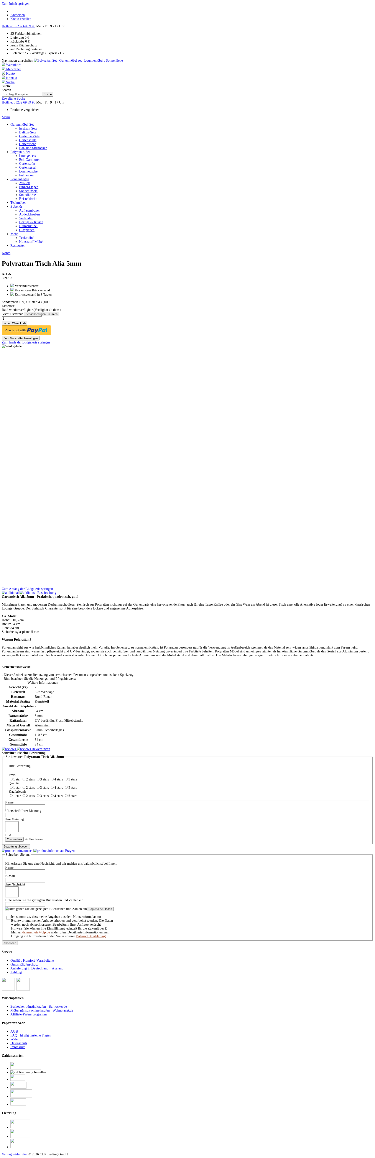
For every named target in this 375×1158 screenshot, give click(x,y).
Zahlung (16, 972)
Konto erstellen (20, 19)
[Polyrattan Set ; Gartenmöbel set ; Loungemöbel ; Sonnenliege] (78, 60)
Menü (6, 117)
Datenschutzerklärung (91, 936)
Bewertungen (40, 749)
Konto (6, 253)
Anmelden (17, 15)
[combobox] (22, 94)
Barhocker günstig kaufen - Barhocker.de (38, 1006)
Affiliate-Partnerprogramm (28, 1014)
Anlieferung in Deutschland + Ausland (36, 968)
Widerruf (16, 1039)
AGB (14, 1031)
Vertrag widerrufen (15, 1154)
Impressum (17, 1047)
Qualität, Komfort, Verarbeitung (32, 960)
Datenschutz (18, 1043)
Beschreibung (46, 593)
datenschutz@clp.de (36, 932)
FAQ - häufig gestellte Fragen (30, 1035)
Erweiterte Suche (13, 98)
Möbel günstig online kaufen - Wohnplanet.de (41, 1010)
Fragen (69, 850)
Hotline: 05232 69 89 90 (18, 26)
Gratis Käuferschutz (24, 964)
